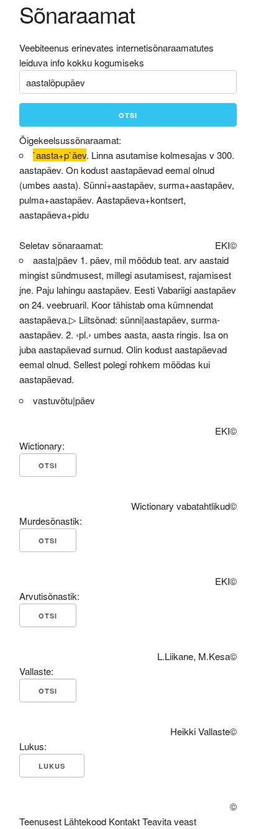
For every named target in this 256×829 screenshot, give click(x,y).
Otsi (128, 115)
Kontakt (124, 821)
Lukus (52, 766)
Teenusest (40, 821)
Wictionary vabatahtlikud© (184, 505)
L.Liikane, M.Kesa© (197, 656)
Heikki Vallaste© (203, 731)
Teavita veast (169, 821)
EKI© (226, 244)
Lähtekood (85, 821)
